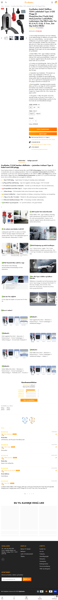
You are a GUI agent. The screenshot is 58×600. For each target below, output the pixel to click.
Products (7, 6)
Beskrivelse (22, 161)
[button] (1, 38)
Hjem (2, 6)
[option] (14, 21)
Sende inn (27, 579)
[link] (10, 533)
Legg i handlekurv (43, 129)
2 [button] (27, 494)
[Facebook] (3, 559)
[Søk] (6, 2)
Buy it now (43, 134)
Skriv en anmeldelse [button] (29, 400)
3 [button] (29, 494)
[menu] (2, 2)
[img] (4, 432)
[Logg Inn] (52, 2)
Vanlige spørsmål (32, 161)
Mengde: (31, 118)
